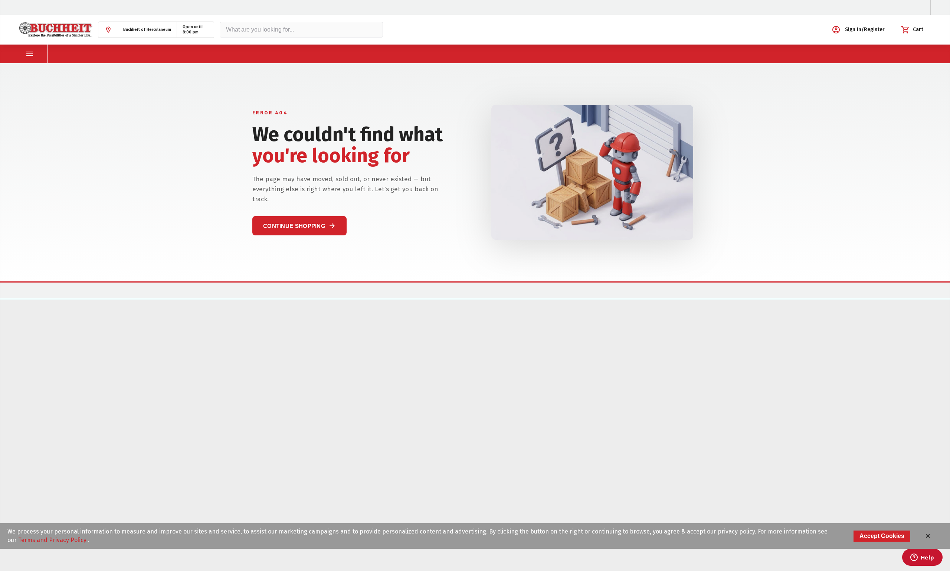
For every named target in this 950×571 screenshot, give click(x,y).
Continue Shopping (299, 225)
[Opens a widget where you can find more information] (922, 558)
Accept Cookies (881, 536)
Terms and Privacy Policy (53, 540)
